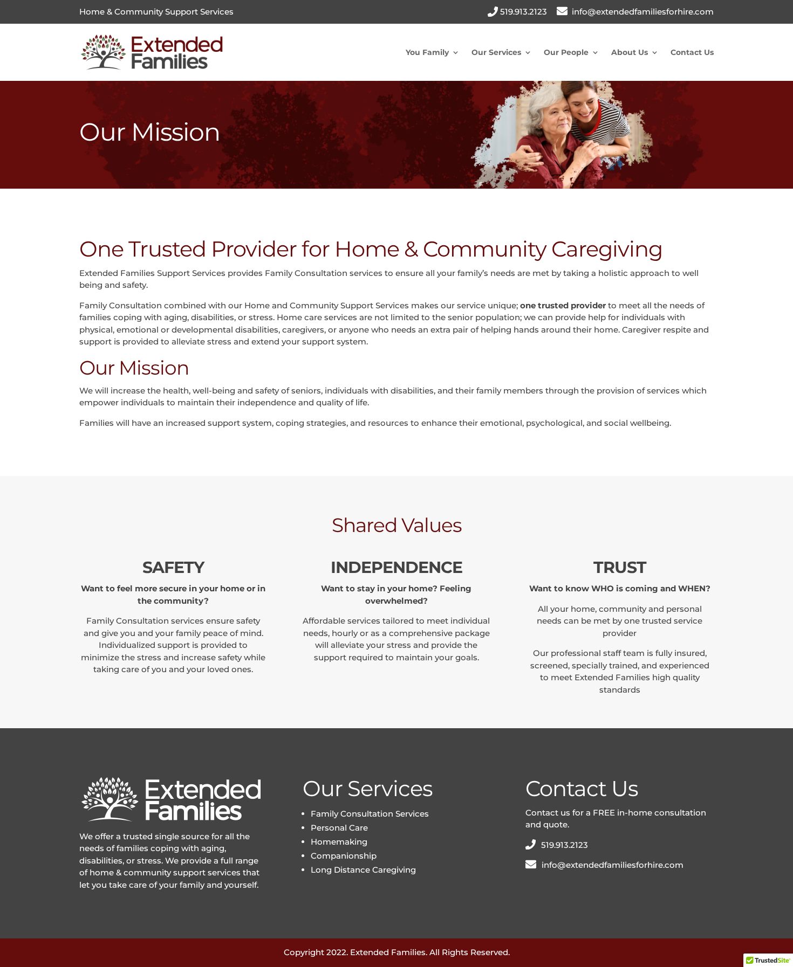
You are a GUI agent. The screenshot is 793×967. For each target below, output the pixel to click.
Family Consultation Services (370, 814)
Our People (566, 52)
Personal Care (339, 828)
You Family (427, 52)
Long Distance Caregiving (363, 870)
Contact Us (692, 52)
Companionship (344, 856)
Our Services (496, 52)
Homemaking (339, 842)
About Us (629, 52)
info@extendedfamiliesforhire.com (643, 11)
